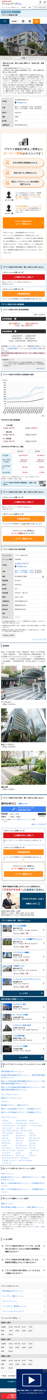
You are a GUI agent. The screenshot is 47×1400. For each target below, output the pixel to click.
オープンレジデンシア (10, 1158)
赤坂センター (23, 804)
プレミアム (16, 12)
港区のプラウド (23, 1105)
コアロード (24, 1158)
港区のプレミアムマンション (11, 1098)
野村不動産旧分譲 (7, 12)
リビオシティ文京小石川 (22, 1025)
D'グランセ (6, 1143)
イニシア (19, 1143)
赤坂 (23, 563)
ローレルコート (7, 1155)
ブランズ (19, 1133)
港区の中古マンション (30, 1177)
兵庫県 (17, 1331)
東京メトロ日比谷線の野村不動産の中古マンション (20, 1081)
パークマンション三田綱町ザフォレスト (28, 939)
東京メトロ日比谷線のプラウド (12, 1109)
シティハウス (7, 1128)
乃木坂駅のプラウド (34, 1112)
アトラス (32, 1148)
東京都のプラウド (7, 1105)
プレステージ (20, 1135)
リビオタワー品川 (19, 1004)
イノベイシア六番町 (20, 1046)
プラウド (17, 617)
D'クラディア (34, 1140)
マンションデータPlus (9, 1318)
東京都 (11, 1327)
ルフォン (32, 1155)
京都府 (24, 1331)
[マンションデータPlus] (11, 3)
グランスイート (35, 1138)
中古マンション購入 (33, 1226)
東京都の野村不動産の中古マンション (15, 1075)
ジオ (30, 1153)
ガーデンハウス (26, 1130)
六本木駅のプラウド (34, 1109)
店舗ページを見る (37, 824)
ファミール (6, 1140)
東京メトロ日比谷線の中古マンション (15, 1183)
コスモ (4, 1145)
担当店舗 (33, 348)
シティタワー (20, 1128)
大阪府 (11, 1331)
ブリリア (32, 1135)
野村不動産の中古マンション (11, 1071)
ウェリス (20, 1150)
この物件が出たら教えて (23, 277)
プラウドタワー (21, 1121)
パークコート (34, 1123)
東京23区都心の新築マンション (12, 1207)
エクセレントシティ (9, 1160)
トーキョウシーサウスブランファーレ (27, 979)
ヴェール (5, 1138)
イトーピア (6, 1153)
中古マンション (7, 1174)
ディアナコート (21, 1145)
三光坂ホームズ (18, 966)
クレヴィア (35, 1150)
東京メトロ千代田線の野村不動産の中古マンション (20, 1087)
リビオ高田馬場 (18, 1036)
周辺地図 (14, 21)
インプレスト (7, 1163)
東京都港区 (18, 563)
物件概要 (30, 21)
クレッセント (7, 1148)
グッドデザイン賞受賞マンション (14, 1306)
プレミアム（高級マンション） (13, 1296)
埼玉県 (24, 1327)
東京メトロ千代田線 (21, 572)
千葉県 (30, 1327)
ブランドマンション (8, 1117)
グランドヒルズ (7, 1133)
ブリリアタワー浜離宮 (21, 952)
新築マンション (7, 1204)
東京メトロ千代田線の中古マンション (15, 1189)
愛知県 (11, 1334)
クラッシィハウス (8, 1150)
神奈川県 (17, 1327)
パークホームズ (21, 1123)
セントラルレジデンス (10, 1130)
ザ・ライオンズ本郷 (20, 1015)
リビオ (18, 1153)
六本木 (31, 570)
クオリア (5, 1135)
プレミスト (20, 1140)
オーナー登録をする (23, 539)
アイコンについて (37, 639)
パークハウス (7, 1123)
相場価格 (23, 21)
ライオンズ (20, 1138)
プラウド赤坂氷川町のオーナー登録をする (23, 222)
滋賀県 (30, 1331)
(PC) (12, 1381)
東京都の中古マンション (10, 1177)
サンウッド (20, 1155)
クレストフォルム (25, 1160)
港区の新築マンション (35, 1207)
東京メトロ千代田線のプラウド (12, 1112)
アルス (31, 1133)
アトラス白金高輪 (19, 926)
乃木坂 (31, 572)
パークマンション (8, 1125)
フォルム (32, 1143)
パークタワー (22, 1125)
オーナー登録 (36, 21)
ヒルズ (31, 1121)
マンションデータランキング (13, 1311)
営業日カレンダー (22, 819)
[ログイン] (40, 3)
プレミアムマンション (9, 1094)
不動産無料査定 (23, 294)
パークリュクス (36, 1125)
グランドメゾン (21, 1148)
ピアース (32, 1145)
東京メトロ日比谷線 (21, 570)
